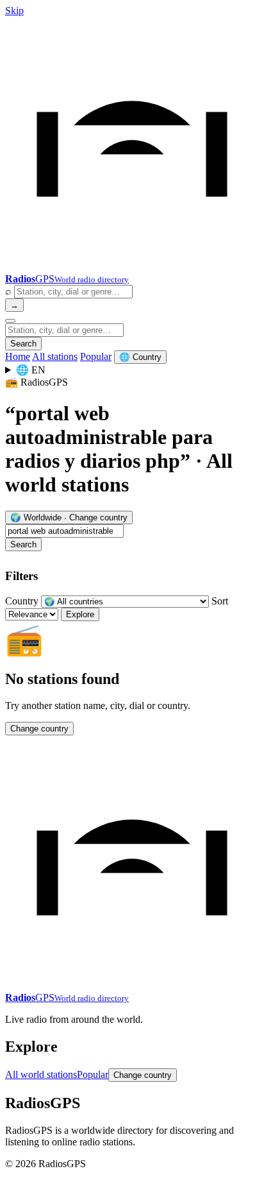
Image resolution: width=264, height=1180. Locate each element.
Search (23, 343)
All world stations (41, 1074)
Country (21, 600)
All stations (55, 356)
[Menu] (10, 321)
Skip (14, 10)
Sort (219, 600)
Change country (39, 728)
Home (17, 356)
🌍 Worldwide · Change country (69, 517)
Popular (95, 356)
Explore (80, 614)
